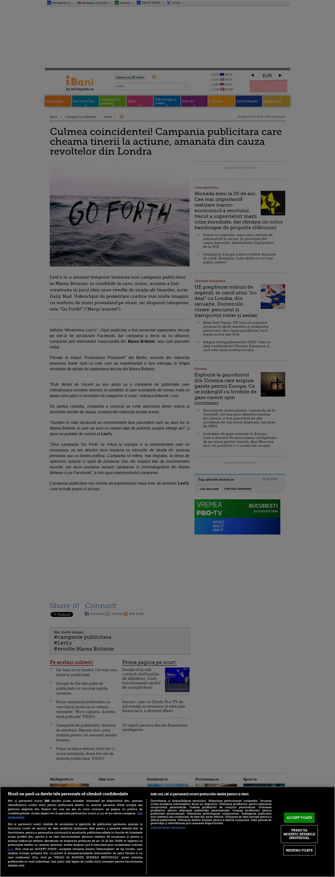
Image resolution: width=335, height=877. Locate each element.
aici (10, 849)
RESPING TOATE (299, 850)
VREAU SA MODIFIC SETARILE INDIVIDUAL (299, 834)
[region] (167, 832)
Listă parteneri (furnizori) (168, 827)
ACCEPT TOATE (299, 817)
